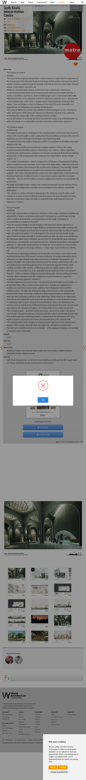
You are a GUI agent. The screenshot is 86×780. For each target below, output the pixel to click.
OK (43, 400)
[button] (82, 2)
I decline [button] (63, 767)
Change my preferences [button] (59, 772)
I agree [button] (53, 767)
